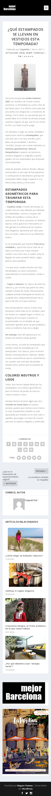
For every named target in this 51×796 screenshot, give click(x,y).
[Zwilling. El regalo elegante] (25, 575)
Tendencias (38, 52)
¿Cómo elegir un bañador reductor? (24, 555)
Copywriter (24, 49)
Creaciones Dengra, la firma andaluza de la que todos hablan (25, 627)
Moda (22, 52)
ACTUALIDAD (12, 52)
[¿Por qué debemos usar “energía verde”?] (25, 648)
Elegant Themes (25, 785)
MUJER (29, 52)
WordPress (27, 788)
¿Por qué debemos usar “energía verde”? (22, 665)
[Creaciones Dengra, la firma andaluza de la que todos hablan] (25, 610)
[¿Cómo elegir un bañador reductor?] (25, 540)
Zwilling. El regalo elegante (19, 590)
